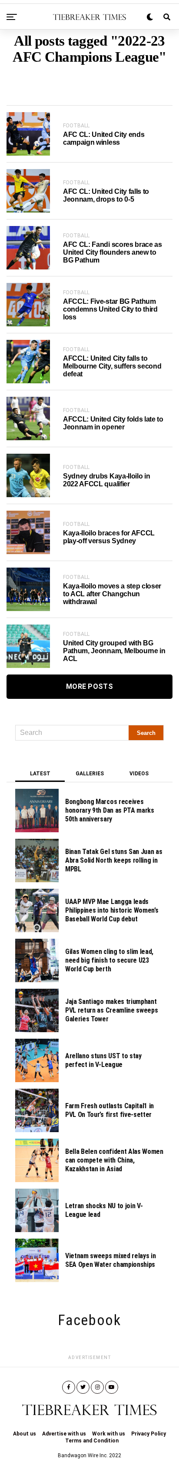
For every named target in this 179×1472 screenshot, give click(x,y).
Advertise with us (64, 1434)
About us (24, 1434)
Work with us (108, 1434)
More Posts (89, 686)
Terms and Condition (92, 1441)
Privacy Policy (148, 1434)
